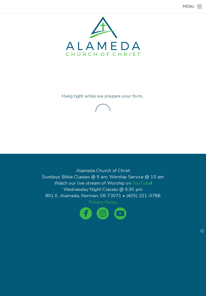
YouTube (141, 183)
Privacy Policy (103, 202)
